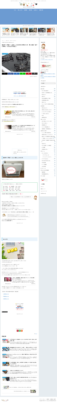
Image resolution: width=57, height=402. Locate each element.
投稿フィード (43, 188)
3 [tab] (29, 37)
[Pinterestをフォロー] (18, 331)
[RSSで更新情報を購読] (22, 331)
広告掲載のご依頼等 (53, 399)
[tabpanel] (6, 32)
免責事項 (48, 399)
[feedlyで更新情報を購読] (20, 331)
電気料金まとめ (6, 296)
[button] (34, 74)
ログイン (42, 186)
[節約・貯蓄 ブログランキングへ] (43, 72)
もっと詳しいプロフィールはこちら (47, 59)
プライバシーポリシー (42, 399)
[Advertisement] (28, 18)
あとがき (15, 153)
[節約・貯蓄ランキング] (23, 93)
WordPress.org (43, 193)
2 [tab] (28, 37)
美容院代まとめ (6, 298)
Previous (1, 31)
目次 (18, 150)
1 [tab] (27, 37)
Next (55, 31)
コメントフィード (44, 191)
